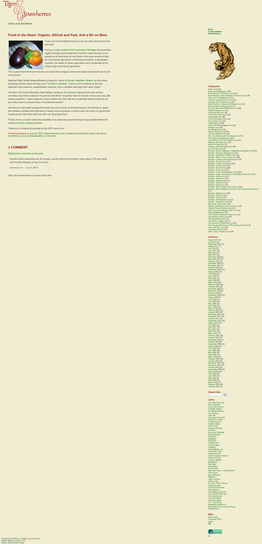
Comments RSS (214, 519)
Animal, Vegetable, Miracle (80, 80)
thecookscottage (214, 500)
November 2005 (214, 365)
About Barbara (214, 34)
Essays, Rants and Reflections (220, 108)
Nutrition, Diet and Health (218, 147)
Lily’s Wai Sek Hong (216, 403)
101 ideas (68, 92)
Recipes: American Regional (219, 153)
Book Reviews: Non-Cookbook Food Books (67, 133)
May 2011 (212, 253)
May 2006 (212, 352)
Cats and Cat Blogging (217, 98)
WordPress (15, 539)
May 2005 (212, 378)
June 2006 (212, 350)
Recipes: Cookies (215, 166)
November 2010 (214, 259)
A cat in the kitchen (216, 407)
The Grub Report (214, 498)
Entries (4, 543)
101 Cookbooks (214, 405)
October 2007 (213, 319)
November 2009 (214, 265)
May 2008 (212, 304)
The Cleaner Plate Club (217, 494)
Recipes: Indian (214, 176)
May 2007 (212, 329)
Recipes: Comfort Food (217, 164)
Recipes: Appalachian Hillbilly (219, 155)
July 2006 (212, 348)
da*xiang (211, 430)
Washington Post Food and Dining (221, 507)
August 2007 (213, 323)
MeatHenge (212, 466)
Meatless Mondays (215, 142)
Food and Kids (214, 113)
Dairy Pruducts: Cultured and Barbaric (223, 104)
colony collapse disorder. (31, 123)
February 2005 (214, 384)
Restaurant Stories (215, 204)
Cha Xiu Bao (213, 413)
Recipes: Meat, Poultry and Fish (221, 187)
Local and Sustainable (32, 136)
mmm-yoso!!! (213, 468)
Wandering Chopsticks (217, 505)
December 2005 (214, 363)
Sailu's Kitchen (214, 479)
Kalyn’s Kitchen (214, 458)
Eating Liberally (214, 434)
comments (15, 543)
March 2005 (213, 382)
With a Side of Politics (217, 232)
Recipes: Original (215, 193)
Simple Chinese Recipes (218, 208)
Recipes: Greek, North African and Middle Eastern (228, 174)
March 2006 (213, 357)
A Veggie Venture (215, 409)
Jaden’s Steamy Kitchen (218, 456)
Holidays (211, 127)
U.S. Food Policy (215, 502)
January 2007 (213, 338)
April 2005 (212, 380)
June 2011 (212, 251)
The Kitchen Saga (215, 221)
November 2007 (214, 316)
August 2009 (213, 272)
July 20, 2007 (36, 133)
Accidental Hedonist (216, 411)
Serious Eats (213, 481)
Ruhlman (211, 477)
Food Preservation (215, 119)
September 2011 (214, 244)
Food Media (14, 136)
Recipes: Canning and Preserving (221, 159)
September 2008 (214, 295)
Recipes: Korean (214, 185)
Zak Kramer (35, 539)
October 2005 (213, 367)
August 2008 (213, 297)
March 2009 (213, 282)
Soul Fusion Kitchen (216, 487)
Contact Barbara (215, 32)
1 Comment (49, 136)
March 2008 (213, 308)
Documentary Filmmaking (218, 106)
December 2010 (214, 257)
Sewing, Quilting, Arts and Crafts (221, 206)
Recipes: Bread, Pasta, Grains (220, 157)
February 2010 (214, 261)
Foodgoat (212, 447)
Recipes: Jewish (214, 183)
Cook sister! (213, 426)
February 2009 (214, 284)
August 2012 (213, 240)
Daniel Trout (20, 541)
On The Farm (213, 149)
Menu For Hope (214, 144)
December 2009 (214, 263)
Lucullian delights (215, 460)
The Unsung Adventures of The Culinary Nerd (226, 225)
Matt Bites (212, 464)
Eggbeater (212, 439)
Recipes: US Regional (217, 200)
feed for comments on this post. (25, 153)
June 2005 (212, 376)
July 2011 (212, 248)
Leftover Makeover (215, 134)
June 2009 (212, 276)
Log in (210, 521)
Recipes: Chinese (215, 161)
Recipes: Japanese (215, 181)
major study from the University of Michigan (75, 50)
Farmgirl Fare (213, 443)
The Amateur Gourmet (217, 492)
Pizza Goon (213, 473)
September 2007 (214, 321)
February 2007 (214, 336)
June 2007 (212, 327)
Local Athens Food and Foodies (220, 140)
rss (215, 89)
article (29, 120)
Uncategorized (214, 229)
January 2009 (213, 287)
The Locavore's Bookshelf (218, 223)
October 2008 (213, 293)
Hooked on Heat (214, 454)
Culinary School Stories (217, 102)
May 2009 (212, 278)
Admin (210, 89)
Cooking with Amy (215, 428)
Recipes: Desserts (215, 168)
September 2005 (214, 369)
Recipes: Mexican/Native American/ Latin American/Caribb (231, 189)
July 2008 (212, 299)
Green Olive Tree (215, 451)
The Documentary (215, 219)
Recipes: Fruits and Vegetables (220, 172)
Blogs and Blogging (216, 91)
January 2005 (213, 387)
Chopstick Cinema (215, 419)
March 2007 (213, 333)
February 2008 (214, 310)
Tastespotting (213, 490)
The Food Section (215, 496)
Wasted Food (213, 509)
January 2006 (213, 361)
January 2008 (213, 312)
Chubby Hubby (214, 424)
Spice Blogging (214, 212)
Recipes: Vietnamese (216, 202)
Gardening (212, 123)
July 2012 (212, 242)
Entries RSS (213, 517)
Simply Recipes (214, 485)
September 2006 (214, 344)
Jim (21, 168)
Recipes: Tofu (213, 198)
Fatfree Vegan (213, 445)
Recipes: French (214, 170)
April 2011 (212, 255)
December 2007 (214, 314)
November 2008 (214, 291)
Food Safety (213, 121)
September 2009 (214, 270)
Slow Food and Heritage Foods (220, 210)
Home (210, 29)
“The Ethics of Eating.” (57, 84)
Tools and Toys (214, 227)
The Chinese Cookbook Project (220, 215)
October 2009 (213, 268)
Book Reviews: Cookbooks (219, 93)
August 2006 (213, 346)
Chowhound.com (214, 422)
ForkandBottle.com (215, 449)
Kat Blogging (213, 130)
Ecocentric (212, 437)
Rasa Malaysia (214, 475)
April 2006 (212, 355)
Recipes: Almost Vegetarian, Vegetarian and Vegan (228, 151)
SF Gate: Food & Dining (217, 483)
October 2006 (213, 342)
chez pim (211, 415)
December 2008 (214, 289)
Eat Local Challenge (216, 432)
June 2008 (212, 301)
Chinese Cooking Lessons (218, 100)
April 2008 (212, 306)
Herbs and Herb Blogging (218, 125)
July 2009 (212, 274)
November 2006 (214, 340)
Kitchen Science (214, 132)
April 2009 (212, 280)
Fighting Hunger (214, 110)
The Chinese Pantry (216, 217)
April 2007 (212, 331)
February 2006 (214, 359)
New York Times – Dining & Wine (221, 471)
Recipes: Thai (213, 195)
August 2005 (213, 372)
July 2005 (212, 374)
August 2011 (213, 246)
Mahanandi (212, 462)
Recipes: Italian (214, 178)
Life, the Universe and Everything (221, 136)
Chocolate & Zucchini (216, 417)
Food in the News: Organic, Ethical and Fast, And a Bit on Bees (57, 35)
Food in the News (97, 133)
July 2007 (212, 325)
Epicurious (212, 441)
